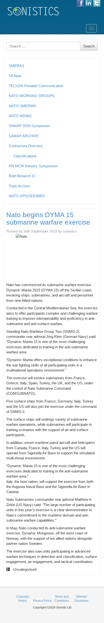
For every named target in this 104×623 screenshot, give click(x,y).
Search (89, 46)
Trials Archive (19, 186)
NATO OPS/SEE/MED (27, 196)
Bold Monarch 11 (22, 176)
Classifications (25, 156)
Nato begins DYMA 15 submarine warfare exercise (48, 218)
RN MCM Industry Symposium (33, 166)
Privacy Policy (42, 600)
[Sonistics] (33, 11)
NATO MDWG (20, 116)
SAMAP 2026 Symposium (29, 126)
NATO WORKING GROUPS (31, 96)
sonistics (70, 231)
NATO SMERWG (23, 106)
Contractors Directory (26, 146)
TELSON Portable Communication (36, 86)
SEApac (15, 76)
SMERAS (16, 66)
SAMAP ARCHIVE (23, 136)
